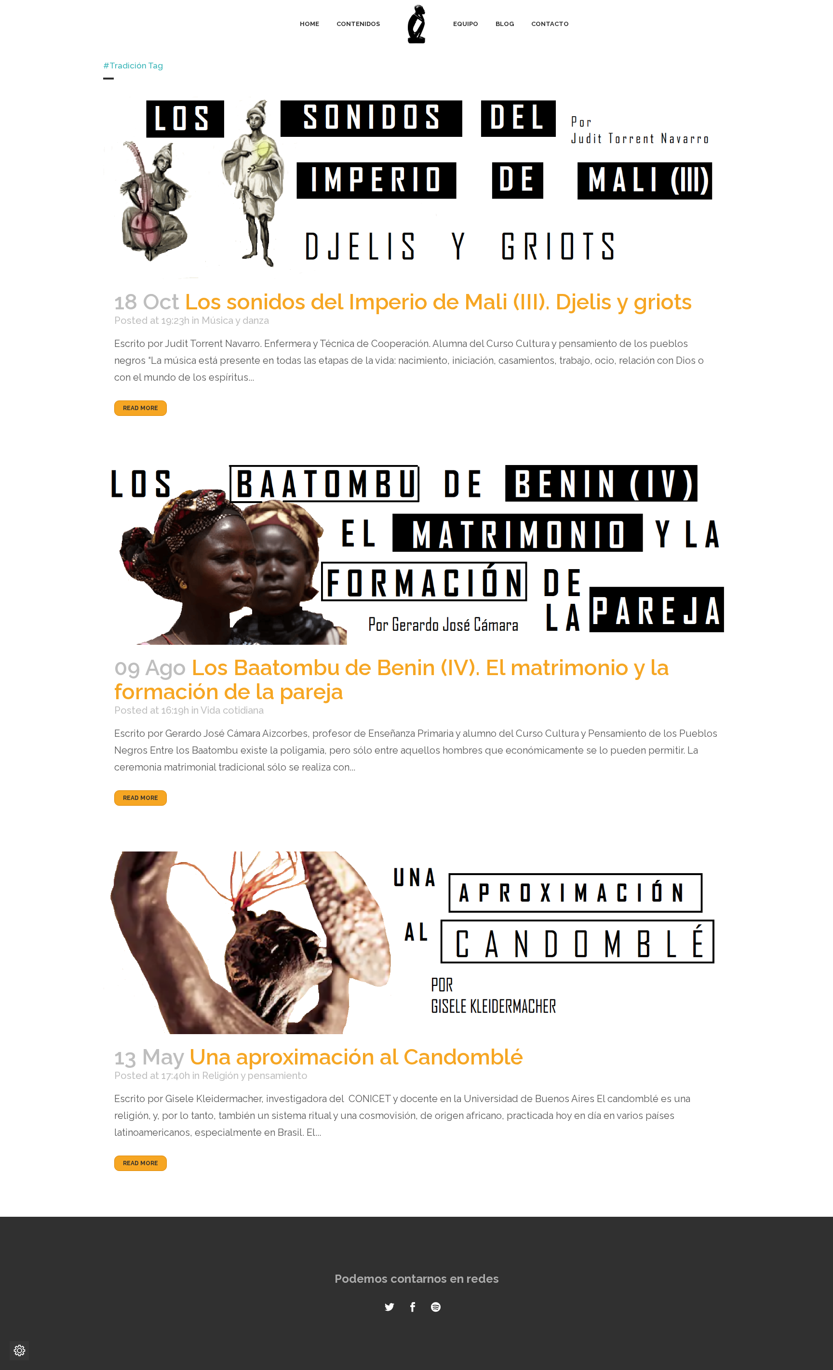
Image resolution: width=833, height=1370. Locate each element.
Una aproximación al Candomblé (356, 1057)
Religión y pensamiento (255, 1075)
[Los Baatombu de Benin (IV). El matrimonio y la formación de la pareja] (416, 553)
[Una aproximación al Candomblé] (416, 942)
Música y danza (235, 320)
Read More (140, 408)
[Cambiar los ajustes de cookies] (19, 1350)
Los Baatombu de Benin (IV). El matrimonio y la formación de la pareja (391, 680)
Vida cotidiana (232, 710)
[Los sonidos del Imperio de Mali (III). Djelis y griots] (416, 187)
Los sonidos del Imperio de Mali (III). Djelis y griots (438, 302)
